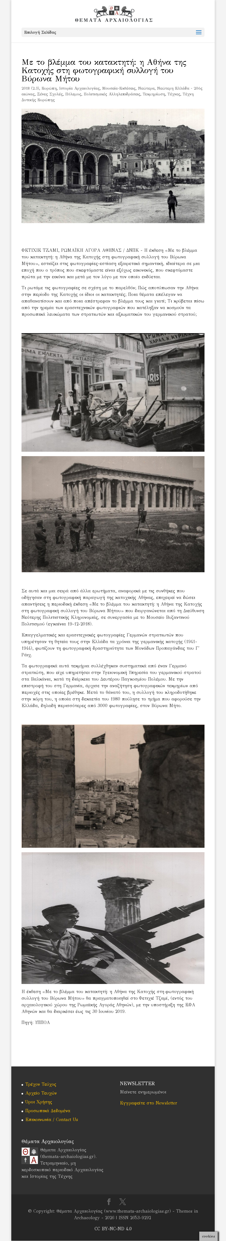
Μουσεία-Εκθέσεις (119, 88)
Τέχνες (174, 94)
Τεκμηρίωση (154, 94)
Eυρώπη (49, 88)
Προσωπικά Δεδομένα (47, 1110)
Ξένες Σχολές (50, 94)
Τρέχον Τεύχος (40, 1084)
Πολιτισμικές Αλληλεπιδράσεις (112, 94)
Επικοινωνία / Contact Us (51, 1119)
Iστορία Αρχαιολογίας (79, 88)
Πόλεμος (73, 94)
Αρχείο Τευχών (41, 1093)
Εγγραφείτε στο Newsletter (148, 1103)
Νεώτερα (146, 88)
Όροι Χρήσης (38, 1101)
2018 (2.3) (30, 88)
